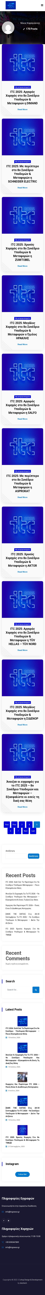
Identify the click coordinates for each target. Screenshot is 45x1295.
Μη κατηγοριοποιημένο (22, 87)
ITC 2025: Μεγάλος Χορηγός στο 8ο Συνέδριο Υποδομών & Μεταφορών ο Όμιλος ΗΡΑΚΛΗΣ (22, 330)
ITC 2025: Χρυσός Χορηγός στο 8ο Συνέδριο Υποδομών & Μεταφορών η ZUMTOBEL (22, 252)
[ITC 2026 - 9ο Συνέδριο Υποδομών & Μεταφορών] (11, 5)
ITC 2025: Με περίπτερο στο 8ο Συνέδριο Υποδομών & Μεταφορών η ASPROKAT (22, 483)
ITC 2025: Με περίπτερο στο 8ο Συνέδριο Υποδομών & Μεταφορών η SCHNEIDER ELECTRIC (22, 174)
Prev (14, 825)
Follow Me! (22, 1174)
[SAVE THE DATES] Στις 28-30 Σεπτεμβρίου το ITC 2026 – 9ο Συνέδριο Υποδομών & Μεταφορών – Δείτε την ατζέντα (22, 1112)
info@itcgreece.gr (13, 1212)
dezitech (23, 1283)
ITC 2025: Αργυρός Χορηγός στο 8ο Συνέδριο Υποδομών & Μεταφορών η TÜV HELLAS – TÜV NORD (22, 636)
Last (33, 831)
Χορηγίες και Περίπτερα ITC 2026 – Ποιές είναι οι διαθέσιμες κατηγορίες (22, 1085)
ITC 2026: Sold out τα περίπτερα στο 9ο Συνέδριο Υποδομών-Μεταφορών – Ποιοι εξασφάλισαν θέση (22, 885)
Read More (22, 109)
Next (26, 831)
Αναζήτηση (10, 851)
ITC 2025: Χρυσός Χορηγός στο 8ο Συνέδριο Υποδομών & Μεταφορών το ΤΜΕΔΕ (22, 932)
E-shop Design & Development (30, 1280)
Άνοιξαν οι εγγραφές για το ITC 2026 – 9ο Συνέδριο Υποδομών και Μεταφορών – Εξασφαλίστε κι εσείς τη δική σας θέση (22, 897)
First (7, 825)
